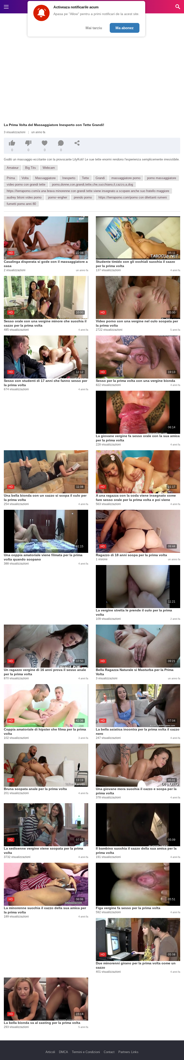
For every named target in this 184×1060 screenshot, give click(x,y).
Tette (85, 178)
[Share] (77, 143)
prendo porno (83, 197)
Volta (25, 178)
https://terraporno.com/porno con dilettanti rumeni (132, 197)
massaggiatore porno (125, 178)
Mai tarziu (94, 28)
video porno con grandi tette (26, 184)
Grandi (100, 178)
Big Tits (30, 168)
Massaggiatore (45, 178)
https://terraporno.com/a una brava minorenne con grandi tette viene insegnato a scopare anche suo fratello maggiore (88, 191)
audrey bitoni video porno (24, 197)
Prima (11, 178)
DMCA (63, 1052)
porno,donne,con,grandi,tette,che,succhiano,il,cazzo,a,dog (92, 184)
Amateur (12, 168)
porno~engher (57, 197)
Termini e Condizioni (86, 1052)
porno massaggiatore (161, 178)
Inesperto (68, 178)
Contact (109, 1052)
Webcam (49, 168)
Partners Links (128, 1052)
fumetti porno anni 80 (21, 204)
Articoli (50, 1052)
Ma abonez (124, 28)
